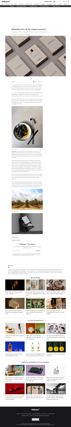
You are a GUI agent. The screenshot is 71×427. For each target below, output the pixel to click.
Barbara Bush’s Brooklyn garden (21, 6)
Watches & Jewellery (29, 4)
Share (14, 81)
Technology (43, 4)
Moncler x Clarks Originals (44, 6)
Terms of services (24, 253)
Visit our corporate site (47, 423)
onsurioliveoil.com (15, 240)
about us (18, 413)
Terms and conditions (36, 413)
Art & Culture (21, 4)
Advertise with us (25, 415)
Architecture (7, 4)
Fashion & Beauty (36, 4)
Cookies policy (52, 413)
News (29, 34)
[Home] (2, 4)
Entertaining (60, 4)
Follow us (36, 81)
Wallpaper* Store (66, 4)
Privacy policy (45, 413)
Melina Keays (15, 34)
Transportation (49, 4)
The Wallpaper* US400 (33, 6)
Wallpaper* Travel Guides (56, 6)
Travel (55, 4)
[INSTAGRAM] (9, 267)
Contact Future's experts (26, 413)
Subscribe (64, 1)
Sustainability (14, 151)
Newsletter (41, 81)
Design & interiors (14, 4)
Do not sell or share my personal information (39, 415)
